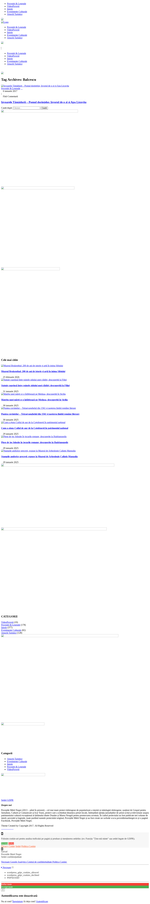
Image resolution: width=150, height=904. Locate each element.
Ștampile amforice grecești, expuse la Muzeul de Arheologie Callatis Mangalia (39, 456)
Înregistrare (17, 901)
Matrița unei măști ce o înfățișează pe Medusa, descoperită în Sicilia (34, 399)
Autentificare (42, 901)
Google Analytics (18, 862)
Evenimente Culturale (17, 11)
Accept (4, 843)
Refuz (11, 843)
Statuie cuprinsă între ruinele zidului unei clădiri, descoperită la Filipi (35, 385)
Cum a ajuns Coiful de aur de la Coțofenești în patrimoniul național (34, 428)
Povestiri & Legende (16, 3)
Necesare (5, 862)
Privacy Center (8, 846)
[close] (2, 849)
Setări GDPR (7, 800)
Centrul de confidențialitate (39, 862)
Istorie (10, 9)
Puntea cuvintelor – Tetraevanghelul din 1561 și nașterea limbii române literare (40, 414)
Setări (18, 846)
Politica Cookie (28, 846)
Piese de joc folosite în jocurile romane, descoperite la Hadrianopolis (34, 442)
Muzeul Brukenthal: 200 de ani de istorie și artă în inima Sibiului (33, 371)
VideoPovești (13, 6)
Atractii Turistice (14, 14)
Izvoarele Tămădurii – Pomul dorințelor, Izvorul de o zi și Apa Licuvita (43, 102)
